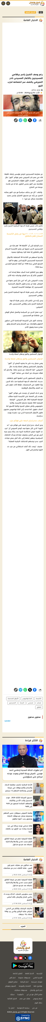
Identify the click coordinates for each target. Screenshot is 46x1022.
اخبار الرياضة (24, 981)
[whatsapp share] (25, 120)
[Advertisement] (23, 47)
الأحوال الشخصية (13, 698)
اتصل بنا (11, 1008)
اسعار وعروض (37, 998)
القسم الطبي (37, 977)
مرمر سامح (36, 90)
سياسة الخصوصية (23, 1008)
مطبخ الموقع (12, 981)
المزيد (23, 926)
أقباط (6, 174)
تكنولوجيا (20, 994)
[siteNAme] (37, 3)
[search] (3, 3)
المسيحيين (30, 174)
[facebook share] (35, 120)
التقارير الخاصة (17, 973)
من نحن (34, 1008)
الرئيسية (39, 973)
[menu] (8, 3)
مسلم (39, 703)
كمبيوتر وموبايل (10, 986)
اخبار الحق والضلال (36, 990)
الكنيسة (14, 248)
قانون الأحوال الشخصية (17, 283)
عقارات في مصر (25, 998)
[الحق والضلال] (41, 12)
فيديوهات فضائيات (20, 990)
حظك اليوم (38, 1002)
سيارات (12, 994)
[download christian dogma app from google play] (23, 965)
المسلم (23, 323)
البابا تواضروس (14, 409)
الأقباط (24, 245)
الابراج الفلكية (12, 998)
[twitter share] (30, 120)
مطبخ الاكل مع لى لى (34, 994)
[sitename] (23, 945)
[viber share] (20, 120)
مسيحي (30, 703)
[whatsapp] (16, 120)
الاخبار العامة (30, 12)
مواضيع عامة (37, 986)
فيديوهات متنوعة (24, 977)
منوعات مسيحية (36, 981)
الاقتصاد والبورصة (25, 986)
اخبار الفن (12, 977)
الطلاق (32, 272)
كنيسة (22, 703)
